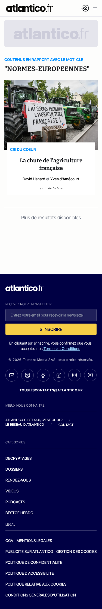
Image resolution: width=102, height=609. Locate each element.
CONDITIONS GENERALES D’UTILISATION (40, 595)
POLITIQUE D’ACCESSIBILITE (29, 573)
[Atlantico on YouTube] (90, 375)
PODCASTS (15, 502)
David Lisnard (34, 178)
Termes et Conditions (62, 348)
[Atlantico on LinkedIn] (59, 375)
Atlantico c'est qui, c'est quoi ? (34, 420)
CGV (9, 540)
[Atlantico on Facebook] (43, 375)
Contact (66, 425)
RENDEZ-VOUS (18, 480)
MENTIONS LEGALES (34, 540)
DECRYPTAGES (18, 458)
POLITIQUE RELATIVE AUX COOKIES (35, 584)
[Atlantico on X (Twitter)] (27, 375)
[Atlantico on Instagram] (74, 375)
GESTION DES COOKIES (76, 551)
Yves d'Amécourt (64, 178)
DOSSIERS (14, 469)
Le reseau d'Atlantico (24, 424)
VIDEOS (11, 491)
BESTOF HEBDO (19, 512)
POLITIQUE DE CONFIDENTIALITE (33, 562)
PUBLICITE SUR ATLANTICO (29, 551)
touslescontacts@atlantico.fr (51, 390)
